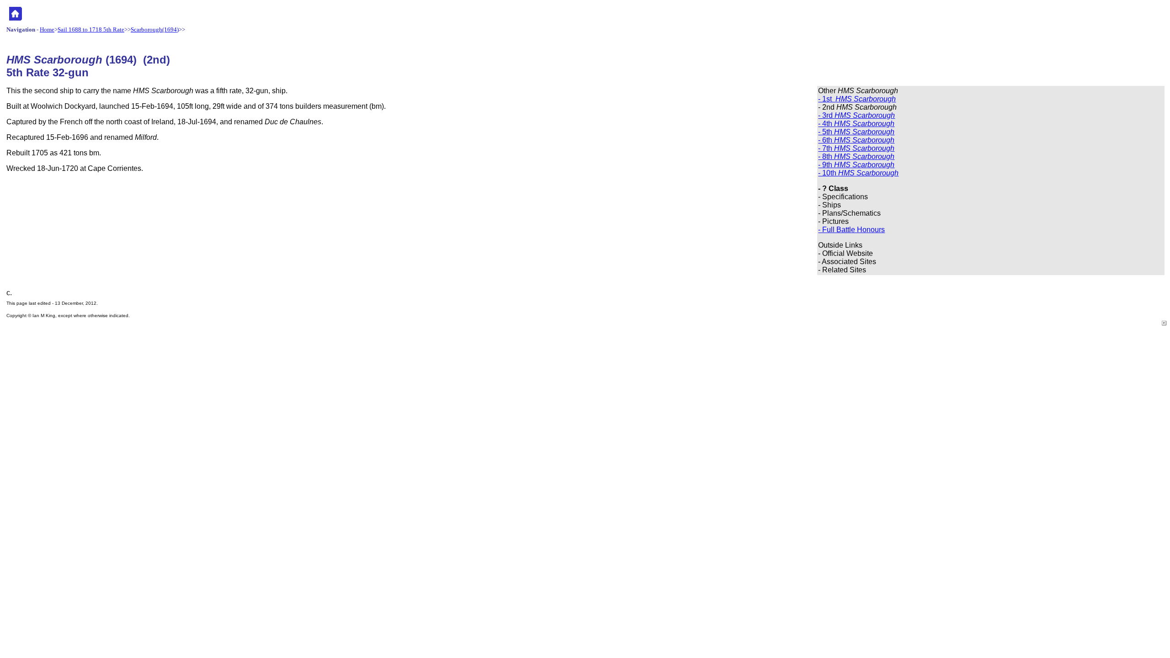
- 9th (856, 165)
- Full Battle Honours (851, 229)
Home (47, 29)
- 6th (856, 140)
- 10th (858, 173)
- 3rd (856, 115)
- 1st (857, 99)
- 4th (856, 123)
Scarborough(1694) (155, 29)
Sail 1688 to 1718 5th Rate (91, 29)
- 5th (856, 132)
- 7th (856, 148)
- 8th (856, 156)
